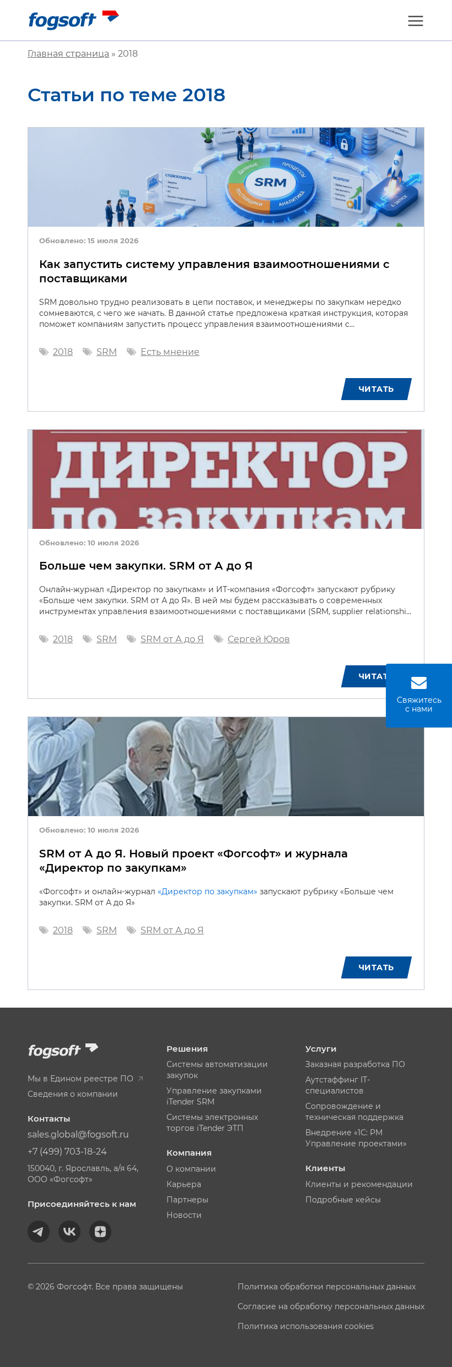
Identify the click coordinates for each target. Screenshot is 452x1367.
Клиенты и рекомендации (359, 1184)
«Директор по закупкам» (207, 891)
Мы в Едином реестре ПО (82, 1079)
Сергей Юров (259, 639)
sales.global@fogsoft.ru (78, 1134)
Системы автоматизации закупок (217, 1069)
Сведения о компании (73, 1094)
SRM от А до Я (172, 639)
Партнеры (187, 1200)
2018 (63, 352)
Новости (184, 1215)
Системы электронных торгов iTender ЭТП (212, 1122)
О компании (191, 1169)
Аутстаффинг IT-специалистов (337, 1085)
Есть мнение (170, 352)
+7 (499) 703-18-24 (67, 1151)
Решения (187, 1048)
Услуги (321, 1048)
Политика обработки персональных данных (327, 1287)
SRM (106, 352)
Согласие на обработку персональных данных (331, 1306)
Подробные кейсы (343, 1200)
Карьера (183, 1184)
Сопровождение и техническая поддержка (354, 1111)
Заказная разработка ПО (355, 1064)
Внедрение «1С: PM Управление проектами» (356, 1138)
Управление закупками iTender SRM (214, 1096)
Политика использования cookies (306, 1326)
